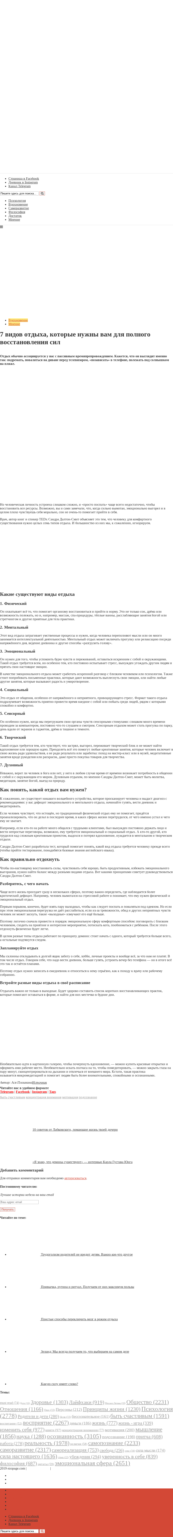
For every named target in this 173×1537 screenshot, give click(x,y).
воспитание (11, 1423)
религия (78, 1444)
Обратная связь (38, 1468)
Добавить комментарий (20, 352)
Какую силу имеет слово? (59, 1384)
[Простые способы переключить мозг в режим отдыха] (24, 1319)
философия (18, 1463)
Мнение (14, 219)
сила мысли (150, 1450)
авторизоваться (75, 1178)
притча (149, 1436)
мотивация (70, 1097)
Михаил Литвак (115, 1403)
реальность (46, 1443)
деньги (80, 1423)
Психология (17, 200)
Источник (39, 1082)
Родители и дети (38, 1416)
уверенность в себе (130, 1456)
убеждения (85, 1456)
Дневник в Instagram (23, 1479)
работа (12, 1443)
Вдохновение (18, 204)
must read (9, 1403)
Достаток (15, 216)
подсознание (88, 1097)
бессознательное (90, 1416)
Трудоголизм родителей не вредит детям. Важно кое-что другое (87, 1254)
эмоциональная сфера (92, 1463)
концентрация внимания (43, 1097)
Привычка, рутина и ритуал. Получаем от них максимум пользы (87, 1287)
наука (31, 1436)
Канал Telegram (19, 1483)
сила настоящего (28, 1456)
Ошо (49, 1410)
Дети (25, 1403)
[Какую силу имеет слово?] (24, 1384)
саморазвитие (25, 1449)
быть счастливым (12, 1097)
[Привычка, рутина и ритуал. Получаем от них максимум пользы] (24, 1287)
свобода (112, 1450)
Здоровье (49, 1402)
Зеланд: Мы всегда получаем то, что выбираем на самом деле (85, 1351)
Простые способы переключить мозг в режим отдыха (79, 1319)
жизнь (105, 1423)
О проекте (59, 1468)
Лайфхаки (86, 1402)
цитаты (46, 1464)
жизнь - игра (135, 1423)
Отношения (21, 1409)
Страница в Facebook (23, 1475)
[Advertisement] (86, 398)
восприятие (46, 1422)
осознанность (74, 1436)
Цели (65, 1416)
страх (63, 1457)
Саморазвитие (18, 208)
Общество (147, 1402)
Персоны (69, 1409)
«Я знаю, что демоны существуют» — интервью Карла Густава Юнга (82, 1162)
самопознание (114, 1443)
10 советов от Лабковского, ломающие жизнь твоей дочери (75, 1129)
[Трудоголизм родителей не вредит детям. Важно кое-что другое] (24, 1254)
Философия (16, 212)
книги (53, 1430)
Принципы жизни (112, 1409)
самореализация (75, 1450)
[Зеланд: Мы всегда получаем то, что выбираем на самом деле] (24, 1351)
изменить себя (22, 1429)
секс (130, 1450)
